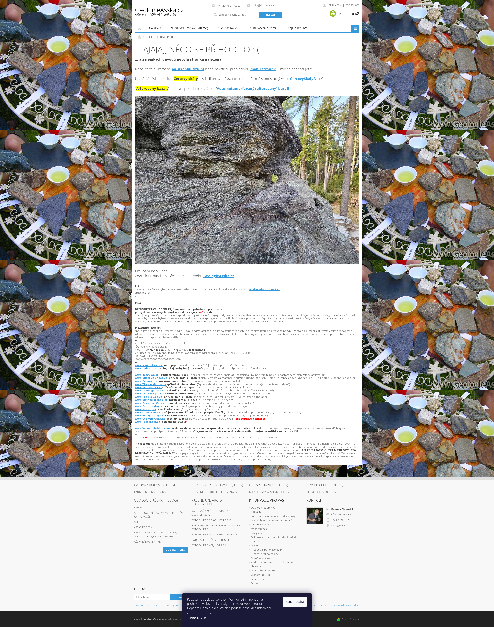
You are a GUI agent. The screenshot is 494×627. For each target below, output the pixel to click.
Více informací (260, 608)
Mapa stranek (259, 529)
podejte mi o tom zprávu (264, 289)
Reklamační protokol (263, 524)
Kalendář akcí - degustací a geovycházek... (209, 512)
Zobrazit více (175, 550)
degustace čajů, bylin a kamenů (312, 605)
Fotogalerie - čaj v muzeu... (209, 545)
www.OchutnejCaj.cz (148, 406)
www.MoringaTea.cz (148, 387)
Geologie (256, 545)
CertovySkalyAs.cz (306, 78)
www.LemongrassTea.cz (150, 390)
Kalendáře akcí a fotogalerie (206, 502)
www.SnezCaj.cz (145, 409)
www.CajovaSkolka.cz (149, 412)
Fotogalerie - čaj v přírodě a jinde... (215, 534)
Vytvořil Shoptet (350, 619)
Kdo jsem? (257, 533)
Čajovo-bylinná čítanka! (150, 492)
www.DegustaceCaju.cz (150, 403)
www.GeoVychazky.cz (149, 415)
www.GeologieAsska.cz (150, 418)
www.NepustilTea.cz (149, 365)
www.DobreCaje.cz (147, 368)
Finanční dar (258, 579)
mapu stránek (263, 69)
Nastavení (199, 618)
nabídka (155, 28)
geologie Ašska (339, 525)
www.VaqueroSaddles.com (152, 428)
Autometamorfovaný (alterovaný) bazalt (253, 88)
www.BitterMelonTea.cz (151, 378)
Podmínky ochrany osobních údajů (271, 520)
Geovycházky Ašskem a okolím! (269, 492)
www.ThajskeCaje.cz (148, 397)
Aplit (137, 522)
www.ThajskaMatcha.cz (150, 384)
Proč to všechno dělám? (265, 554)
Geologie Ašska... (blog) (189, 28)
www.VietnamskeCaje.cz (151, 400)
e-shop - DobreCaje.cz (149, 605)
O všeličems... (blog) (324, 484)
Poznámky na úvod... (263, 558)
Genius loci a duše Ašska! (323, 492)
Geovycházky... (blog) (268, 484)
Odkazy (255, 583)
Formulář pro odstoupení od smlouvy (273, 516)
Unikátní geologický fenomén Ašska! (216, 492)
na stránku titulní (188, 69)
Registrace (352, 5)
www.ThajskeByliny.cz (149, 393)
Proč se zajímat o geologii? (266, 549)
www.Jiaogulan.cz (146, 375)
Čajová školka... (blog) (154, 484)
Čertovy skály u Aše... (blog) (217, 484)
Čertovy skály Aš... (264, 28)
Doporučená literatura (264, 570)
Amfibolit (140, 507)
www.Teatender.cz (147, 422)
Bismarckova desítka (346, 605)
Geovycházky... (228, 28)
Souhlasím (295, 602)
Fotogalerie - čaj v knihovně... (211, 540)
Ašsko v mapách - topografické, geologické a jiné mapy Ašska (155, 534)
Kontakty (256, 512)
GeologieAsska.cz (159, 11)
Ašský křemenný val (147, 541)
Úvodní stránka (139, 28)
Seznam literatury (261, 574)
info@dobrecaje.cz (342, 514)
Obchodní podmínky (263, 507)
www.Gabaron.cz (146, 381)
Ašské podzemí (143, 527)
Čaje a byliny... (298, 28)
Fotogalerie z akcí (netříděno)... (212, 520)
